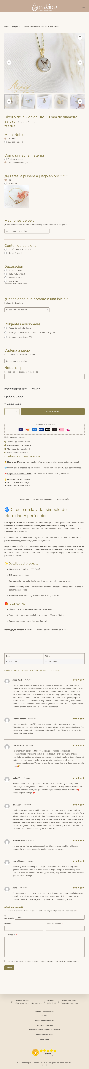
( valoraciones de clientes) (26, 122)
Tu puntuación (9, 917)
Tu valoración (10, 935)
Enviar (9, 967)
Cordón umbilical (20, 249)
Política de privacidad (44, 1025)
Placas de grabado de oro (19, 328)
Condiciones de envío (44, 1034)
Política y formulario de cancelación (44, 1030)
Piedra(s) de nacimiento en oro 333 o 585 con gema (31, 332)
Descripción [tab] (24, 499)
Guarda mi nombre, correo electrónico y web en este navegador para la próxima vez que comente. (43, 961)
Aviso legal (44, 1039)
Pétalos (15, 277)
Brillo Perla (16, 274)
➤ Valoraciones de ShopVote (17, 485)
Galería (44, 1016)
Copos (15, 270)
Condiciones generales (44, 1020)
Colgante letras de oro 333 (20, 337)
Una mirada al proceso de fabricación (23, 468)
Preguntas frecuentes (44, 1011)
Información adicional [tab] (42, 499)
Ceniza (15, 253)
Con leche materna (20, 162)
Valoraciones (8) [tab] (62, 499)
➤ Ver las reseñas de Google (16, 482)
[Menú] (84, 7)
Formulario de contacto (69, 1003)
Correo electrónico (54, 924)
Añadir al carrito (52, 411)
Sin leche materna (16, 159)
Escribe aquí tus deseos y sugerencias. (21, 372)
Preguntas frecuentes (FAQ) (19, 473)
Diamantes (13, 281)
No (9, 180)
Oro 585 (16, 142)
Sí (13, 183)
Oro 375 (11, 138)
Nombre (8, 924)
